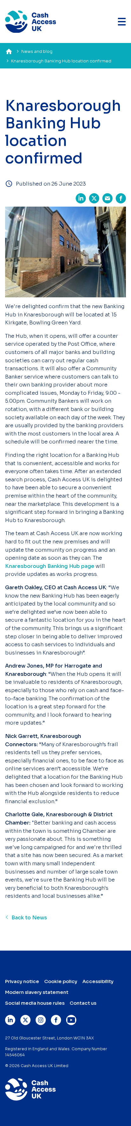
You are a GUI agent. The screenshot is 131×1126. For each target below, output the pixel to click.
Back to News (29, 917)
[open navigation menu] (121, 21)
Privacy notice (22, 981)
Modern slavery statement (36, 992)
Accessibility (98, 981)
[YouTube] (71, 1020)
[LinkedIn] (10, 1020)
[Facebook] (56, 1020)
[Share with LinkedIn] (81, 197)
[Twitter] (25, 1020)
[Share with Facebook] (121, 197)
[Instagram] (41, 1020)
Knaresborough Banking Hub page (49, 566)
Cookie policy (60, 981)
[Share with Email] (107, 197)
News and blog (36, 51)
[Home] (9, 51)
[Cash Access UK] (30, 22)
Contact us (83, 1003)
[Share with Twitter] (94, 197)
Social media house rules (35, 1003)
